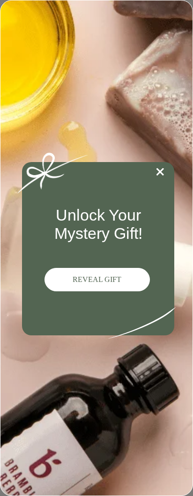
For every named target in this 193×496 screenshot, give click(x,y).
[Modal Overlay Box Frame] (96, 248)
